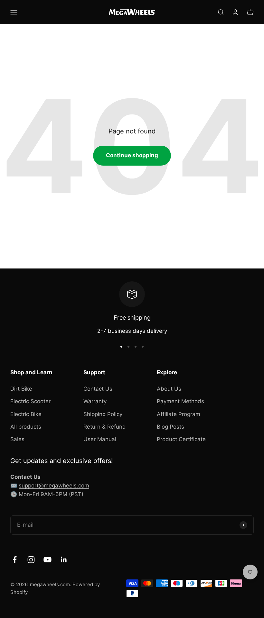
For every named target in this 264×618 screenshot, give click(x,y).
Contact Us (97, 389)
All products (25, 426)
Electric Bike (26, 414)
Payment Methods (180, 401)
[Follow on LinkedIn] (64, 559)
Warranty (95, 401)
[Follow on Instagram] (31, 559)
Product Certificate (181, 439)
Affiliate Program (178, 414)
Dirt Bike (21, 389)
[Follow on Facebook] (14, 559)
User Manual (99, 439)
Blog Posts (170, 426)
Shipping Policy (102, 414)
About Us (169, 389)
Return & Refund (104, 426)
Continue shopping (132, 155)
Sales (17, 439)
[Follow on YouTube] (47, 559)
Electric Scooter (30, 401)
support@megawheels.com (54, 485)
